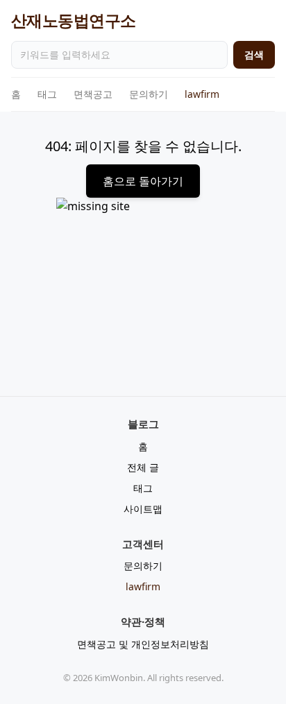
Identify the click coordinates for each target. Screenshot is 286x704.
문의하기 (148, 94)
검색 (254, 54)
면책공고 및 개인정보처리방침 (143, 644)
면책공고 (93, 94)
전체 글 (143, 467)
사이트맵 (143, 508)
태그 (47, 94)
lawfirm (202, 94)
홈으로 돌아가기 (143, 181)
